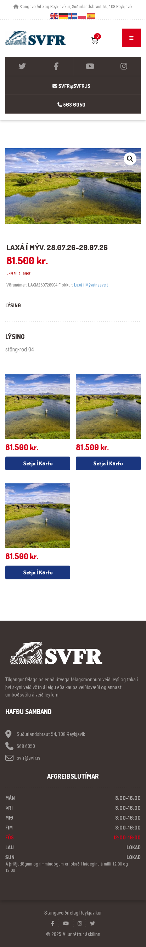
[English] (54, 15)
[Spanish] (91, 15)
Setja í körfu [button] (38, 463)
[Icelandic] (73, 15)
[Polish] (82, 15)
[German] (63, 15)
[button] (130, 158)
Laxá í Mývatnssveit (91, 285)
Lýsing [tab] (13, 305)
